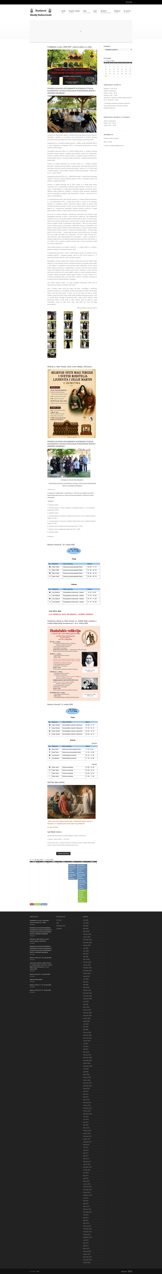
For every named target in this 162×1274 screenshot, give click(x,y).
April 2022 (85, 1029)
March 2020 (86, 1074)
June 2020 (86, 1069)
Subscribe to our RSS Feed (129, 2)
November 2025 (87, 942)
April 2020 (85, 1071)
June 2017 (86, 1150)
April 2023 (85, 1004)
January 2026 (86, 937)
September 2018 (87, 1114)
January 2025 (86, 965)
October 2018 (86, 1111)
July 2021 (85, 1043)
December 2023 (87, 993)
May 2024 (85, 982)
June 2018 (86, 1119)
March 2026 (86, 931)
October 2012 (86, 1262)
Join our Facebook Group (127, 2)
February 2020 (87, 1077)
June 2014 (86, 1215)
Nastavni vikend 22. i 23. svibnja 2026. (61, 544)
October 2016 (86, 1170)
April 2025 (85, 956)
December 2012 (87, 1257)
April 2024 (85, 984)
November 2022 (87, 1015)
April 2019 (85, 1097)
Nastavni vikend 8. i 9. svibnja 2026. (60, 704)
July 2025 (85, 948)
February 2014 (87, 1226)
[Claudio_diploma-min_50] (68, 325)
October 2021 (86, 1041)
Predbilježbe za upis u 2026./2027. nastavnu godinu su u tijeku (69, 47)
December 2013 (87, 1229)
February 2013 (87, 1251)
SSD (41, 11)
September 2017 (87, 1142)
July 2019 (85, 1091)
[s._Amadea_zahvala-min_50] (68, 344)
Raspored (44, 904)
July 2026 (85, 920)
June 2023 (86, 1001)
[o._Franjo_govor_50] (51, 315)
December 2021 (87, 1035)
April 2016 (85, 1178)
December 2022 (87, 1012)
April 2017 (85, 1156)
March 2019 (86, 1100)
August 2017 (86, 1144)
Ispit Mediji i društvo (54, 832)
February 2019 (87, 1102)
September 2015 (87, 1195)
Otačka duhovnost (72, 876)
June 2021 (86, 1046)
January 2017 (86, 1164)
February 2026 (87, 934)
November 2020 (87, 1060)
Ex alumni (59, 920)
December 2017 (87, 1136)
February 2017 (87, 1161)
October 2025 (86, 945)
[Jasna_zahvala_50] (84, 344)
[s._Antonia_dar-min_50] (68, 334)
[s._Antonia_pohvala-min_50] (84, 325)
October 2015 (86, 1192)
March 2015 (86, 1206)
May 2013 (85, 1243)
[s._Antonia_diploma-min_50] (68, 315)
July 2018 (85, 1116)
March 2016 (86, 1181)
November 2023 (87, 996)
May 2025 (85, 953)
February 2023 (87, 1010)
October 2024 (86, 973)
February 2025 (87, 962)
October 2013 (86, 1234)
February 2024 (87, 990)
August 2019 (86, 1088)
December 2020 (87, 1057)
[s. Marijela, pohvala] (84, 334)
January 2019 (86, 1105)
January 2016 (86, 1184)
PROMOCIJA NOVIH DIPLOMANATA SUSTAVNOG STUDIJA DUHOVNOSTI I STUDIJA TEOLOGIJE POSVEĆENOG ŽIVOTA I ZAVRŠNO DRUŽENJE (71, 90)
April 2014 (85, 1220)
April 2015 (85, 1203)
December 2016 (87, 1167)
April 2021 (85, 1049)
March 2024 (86, 987)
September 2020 (87, 1066)
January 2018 (86, 1133)
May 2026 (85, 925)
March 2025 (86, 959)
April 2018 (85, 1125)
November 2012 (87, 1260)
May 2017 (85, 1153)
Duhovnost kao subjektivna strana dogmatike (73, 869)
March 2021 (86, 1052)
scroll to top (124, 1271)
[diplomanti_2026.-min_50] (51, 353)
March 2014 (86, 1223)
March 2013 (86, 1248)
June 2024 (86, 979)
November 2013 (87, 1231)
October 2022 (86, 1018)
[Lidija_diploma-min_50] (51, 325)
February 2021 (87, 1055)
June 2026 (86, 923)
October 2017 (86, 1139)
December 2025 (87, 939)
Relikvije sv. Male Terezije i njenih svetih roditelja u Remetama (69, 366)
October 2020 (86, 1063)
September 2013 (87, 1237)
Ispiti (31, 904)
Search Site (131, 2)
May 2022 (85, 1027)
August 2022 (86, 1021)
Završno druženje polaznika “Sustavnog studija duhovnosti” (81, 896)
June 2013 (86, 1240)
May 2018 (85, 1122)
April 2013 (85, 1245)
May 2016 (85, 1175)
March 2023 (86, 1007)
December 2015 (87, 1186)
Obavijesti (37, 904)
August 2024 (86, 976)
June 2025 (86, 951)
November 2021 (87, 1038)
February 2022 (87, 1032)
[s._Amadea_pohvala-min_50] (51, 334)
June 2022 (86, 1024)
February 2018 (87, 1130)
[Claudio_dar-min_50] (84, 315)
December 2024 (87, 968)
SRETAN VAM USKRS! (56, 782)
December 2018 (87, 1108)
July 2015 (85, 1198)
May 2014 (85, 1217)
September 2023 (87, 998)
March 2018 (86, 1128)
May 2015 (85, 1201)
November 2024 (87, 970)
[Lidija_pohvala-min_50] (51, 344)
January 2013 (86, 1254)
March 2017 (86, 1158)
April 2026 (85, 928)
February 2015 (87, 1209)
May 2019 (85, 1094)
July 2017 (85, 1147)
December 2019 (87, 1083)
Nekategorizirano (61, 925)
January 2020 (86, 1080)
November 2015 (87, 1189)
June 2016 (86, 1172)
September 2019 (87, 1086)
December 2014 (87, 1212)
